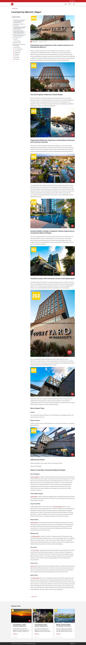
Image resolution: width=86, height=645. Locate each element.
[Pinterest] (72, 1)
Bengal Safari (33, 522)
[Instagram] (74, 1)
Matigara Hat (36, 536)
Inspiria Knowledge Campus (31, 643)
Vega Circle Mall (57, 506)
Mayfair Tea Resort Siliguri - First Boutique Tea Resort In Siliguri (63, 626)
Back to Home (15, 8)
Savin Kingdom (34, 477)
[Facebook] (70, 1)
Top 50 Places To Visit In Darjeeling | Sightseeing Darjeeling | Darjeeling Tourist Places (21, 627)
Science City (33, 566)
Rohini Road (36, 578)
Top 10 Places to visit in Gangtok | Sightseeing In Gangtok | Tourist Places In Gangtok (42, 627)
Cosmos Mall (33, 496)
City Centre (36, 550)
